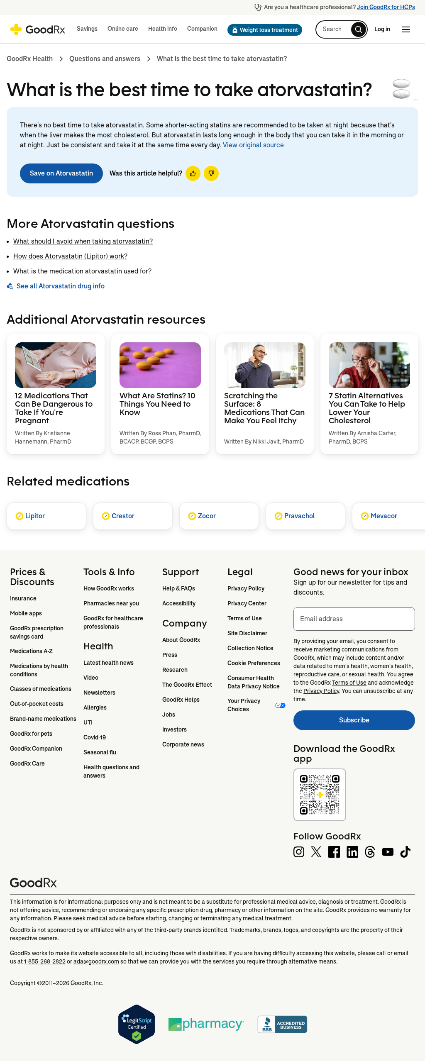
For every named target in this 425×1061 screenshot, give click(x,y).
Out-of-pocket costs (37, 703)
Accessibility (178, 603)
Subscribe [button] (377, 722)
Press (169, 655)
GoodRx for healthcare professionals (113, 622)
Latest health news (108, 662)
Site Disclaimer (247, 633)
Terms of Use (244, 618)
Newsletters (99, 692)
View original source (253, 145)
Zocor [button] (207, 516)
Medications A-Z (31, 651)
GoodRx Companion (36, 748)
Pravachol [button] (299, 516)
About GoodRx (181, 640)
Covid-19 (94, 737)
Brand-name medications (43, 718)
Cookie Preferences (253, 663)
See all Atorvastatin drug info (61, 286)
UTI (88, 722)
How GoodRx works (108, 588)
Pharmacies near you (111, 603)
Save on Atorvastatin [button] (61, 173)
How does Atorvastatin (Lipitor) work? (70, 256)
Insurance (23, 598)
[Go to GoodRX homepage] (37, 29)
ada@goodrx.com (96, 961)
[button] (262, 30)
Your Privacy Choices (244, 705)
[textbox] (354, 619)
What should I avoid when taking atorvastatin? (83, 241)
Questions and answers (104, 58)
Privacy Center (246, 603)
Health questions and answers (112, 771)
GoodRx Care (27, 763)
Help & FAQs (178, 588)
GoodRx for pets (31, 733)
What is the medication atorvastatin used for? (82, 271)
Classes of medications (40, 689)
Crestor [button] (123, 516)
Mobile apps (26, 613)
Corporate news (183, 744)
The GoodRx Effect (187, 684)
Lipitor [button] (35, 516)
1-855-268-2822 (45, 961)
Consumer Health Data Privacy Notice (253, 682)
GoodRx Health (30, 58)
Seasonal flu (99, 752)
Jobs (168, 714)
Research (175, 669)
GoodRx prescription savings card (37, 632)
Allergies (95, 707)
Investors (174, 729)
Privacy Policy (245, 588)
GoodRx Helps (181, 699)
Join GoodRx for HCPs (386, 7)
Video (90, 677)
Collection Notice (250, 648)
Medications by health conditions (39, 670)
